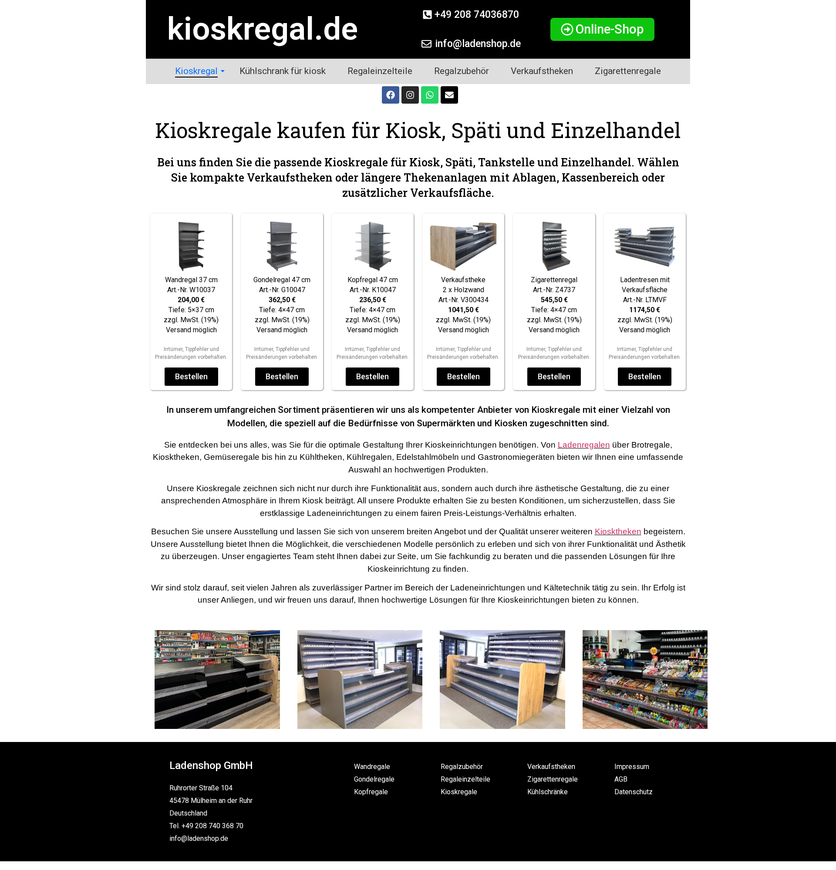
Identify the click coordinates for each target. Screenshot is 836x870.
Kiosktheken (618, 531)
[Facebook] (390, 95)
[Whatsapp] (429, 95)
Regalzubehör (461, 71)
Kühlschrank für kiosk (282, 71)
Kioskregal (196, 71)
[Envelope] (449, 95)
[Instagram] (410, 95)
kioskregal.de (262, 28)
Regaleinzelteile (379, 71)
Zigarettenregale (628, 71)
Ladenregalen (584, 444)
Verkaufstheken (542, 71)
